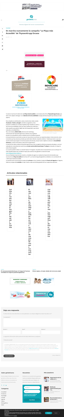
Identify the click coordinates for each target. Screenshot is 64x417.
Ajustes (56, 413)
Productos (3, 393)
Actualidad (8, 28)
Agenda (3, 399)
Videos (2, 401)
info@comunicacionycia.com (34, 348)
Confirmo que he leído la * (30, 395)
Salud (2, 405)
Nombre (5, 329)
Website (43, 329)
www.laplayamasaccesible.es (13, 153)
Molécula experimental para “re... (55, 388)
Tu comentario (6, 317)
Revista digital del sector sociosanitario (31, 24)
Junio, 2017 (8, 37)
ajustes (15, 415)
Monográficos (4, 403)
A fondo (3, 397)
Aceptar (48, 413)
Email (23, 329)
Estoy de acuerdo (8, 340)
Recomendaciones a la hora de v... (56, 398)
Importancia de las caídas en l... (55, 378)
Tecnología (3, 395)
